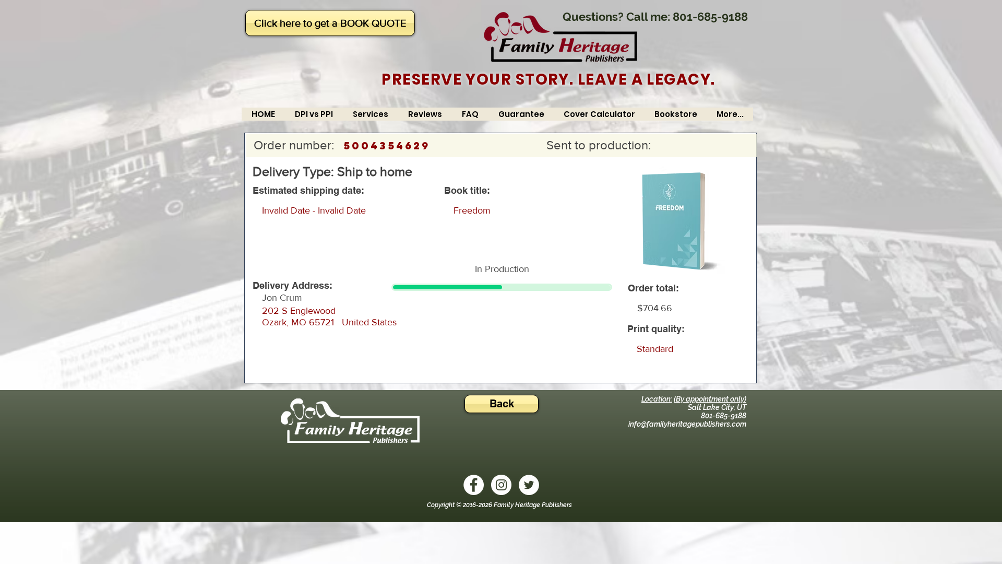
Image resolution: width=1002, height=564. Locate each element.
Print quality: (656, 329)
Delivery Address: (292, 285)
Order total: (653, 288)
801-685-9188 (710, 17)
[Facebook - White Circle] (473, 485)
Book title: (467, 190)
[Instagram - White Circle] (501, 485)
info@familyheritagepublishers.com (687, 424)
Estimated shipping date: (308, 190)
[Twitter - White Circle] (529, 485)
